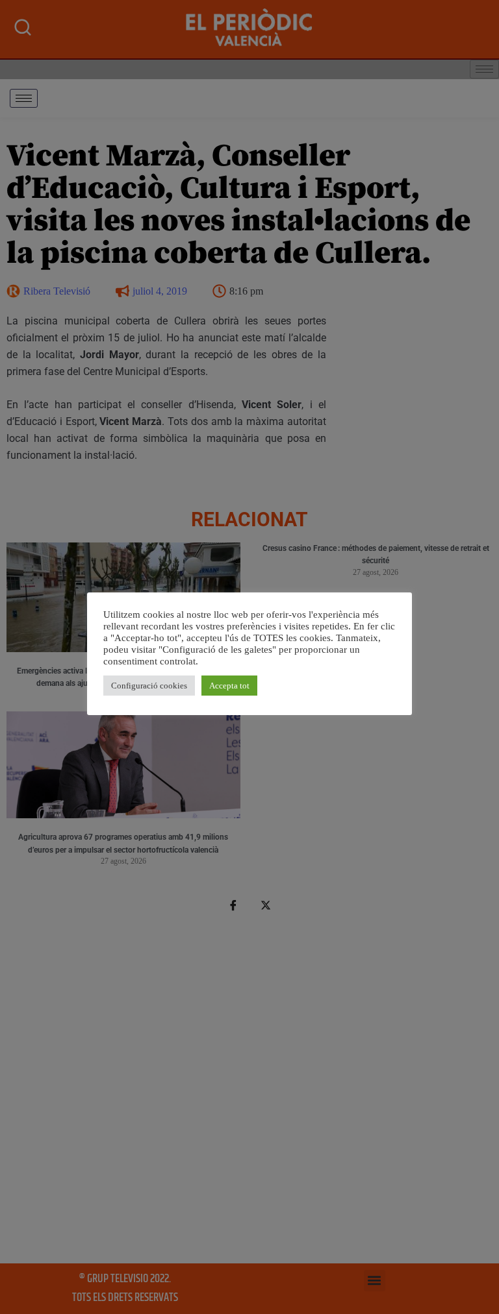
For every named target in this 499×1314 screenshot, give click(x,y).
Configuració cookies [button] (149, 685)
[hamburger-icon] (24, 98)
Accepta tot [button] (229, 685)
